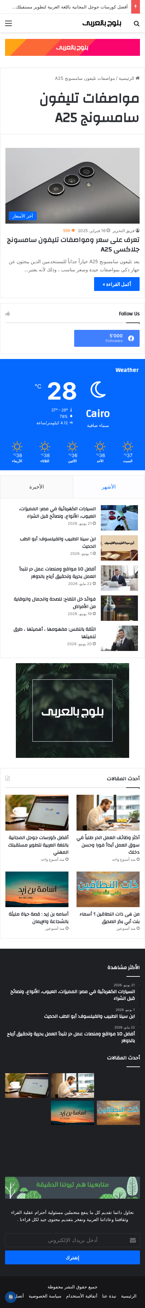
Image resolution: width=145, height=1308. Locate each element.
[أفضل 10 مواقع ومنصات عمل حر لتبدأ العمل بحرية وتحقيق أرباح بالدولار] (119, 578)
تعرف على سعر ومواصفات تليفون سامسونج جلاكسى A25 (73, 244)
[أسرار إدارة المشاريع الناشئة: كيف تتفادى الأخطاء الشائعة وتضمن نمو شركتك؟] (72, 1140)
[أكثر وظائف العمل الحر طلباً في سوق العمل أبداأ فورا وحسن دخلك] (108, 813)
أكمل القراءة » (117, 284)
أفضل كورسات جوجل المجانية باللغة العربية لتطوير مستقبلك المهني (65, 6)
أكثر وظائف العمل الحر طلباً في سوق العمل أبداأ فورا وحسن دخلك (108, 845)
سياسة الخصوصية (45, 1296)
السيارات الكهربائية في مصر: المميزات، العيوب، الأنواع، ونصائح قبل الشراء (57, 512)
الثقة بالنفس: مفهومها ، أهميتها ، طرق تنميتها (54, 633)
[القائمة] (8, 25)
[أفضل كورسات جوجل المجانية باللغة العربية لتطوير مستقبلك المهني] (36, 813)
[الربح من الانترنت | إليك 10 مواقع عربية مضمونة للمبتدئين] (26, 1113)
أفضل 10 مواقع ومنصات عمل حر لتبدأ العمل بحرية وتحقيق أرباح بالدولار (57, 573)
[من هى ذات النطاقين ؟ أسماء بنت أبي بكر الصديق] (108, 889)
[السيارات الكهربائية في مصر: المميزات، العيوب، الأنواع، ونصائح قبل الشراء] (119, 518)
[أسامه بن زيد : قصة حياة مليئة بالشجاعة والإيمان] (36, 889)
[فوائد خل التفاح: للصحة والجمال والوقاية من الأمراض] (119, 608)
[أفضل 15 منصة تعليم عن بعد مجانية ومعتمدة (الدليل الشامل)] (118, 1085)
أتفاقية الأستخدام (81, 1296)
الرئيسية (127, 78)
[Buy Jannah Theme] (72, 46)
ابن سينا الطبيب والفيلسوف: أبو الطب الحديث (58, 543)
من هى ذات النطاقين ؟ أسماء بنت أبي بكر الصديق (110, 918)
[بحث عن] (136, 25)
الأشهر (109, 486)
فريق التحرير (124, 230)
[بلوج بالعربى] (101, 23)
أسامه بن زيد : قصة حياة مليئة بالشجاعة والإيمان (38, 918)
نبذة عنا (109, 1296)
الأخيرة (36, 486)
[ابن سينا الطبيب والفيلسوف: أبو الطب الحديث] (119, 548)
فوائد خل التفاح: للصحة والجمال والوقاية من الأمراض (55, 603)
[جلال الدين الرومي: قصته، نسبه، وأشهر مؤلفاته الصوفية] (118, 1140)
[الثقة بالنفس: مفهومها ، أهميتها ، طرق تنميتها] (119, 638)
